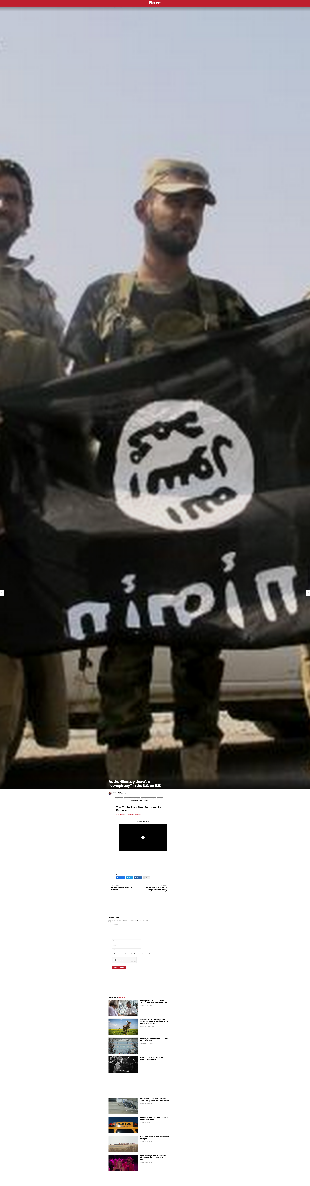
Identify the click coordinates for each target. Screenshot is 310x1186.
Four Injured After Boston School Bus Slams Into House (154, 1119)
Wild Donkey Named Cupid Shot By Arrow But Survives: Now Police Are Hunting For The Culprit (154, 1021)
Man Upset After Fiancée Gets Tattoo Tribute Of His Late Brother (153, 1001)
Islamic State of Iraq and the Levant (148, 798)
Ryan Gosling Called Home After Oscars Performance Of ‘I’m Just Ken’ (153, 1157)
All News (121, 997)
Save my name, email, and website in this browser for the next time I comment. (134, 953)
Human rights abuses (135, 798)
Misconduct (159, 798)
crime (117, 798)
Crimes (121, 798)
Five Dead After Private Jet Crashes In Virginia (154, 1138)
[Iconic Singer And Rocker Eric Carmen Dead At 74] (123, 1064)
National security (134, 800)
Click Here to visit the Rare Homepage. (128, 814)
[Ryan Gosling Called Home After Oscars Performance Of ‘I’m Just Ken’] (123, 1163)
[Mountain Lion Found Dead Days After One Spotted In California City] (123, 1106)
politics (140, 800)
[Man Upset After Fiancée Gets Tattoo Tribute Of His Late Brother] (123, 1008)
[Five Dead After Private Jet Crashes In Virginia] (123, 1144)
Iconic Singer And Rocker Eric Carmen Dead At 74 (151, 1058)
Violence (146, 800)
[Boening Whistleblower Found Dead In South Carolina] (123, 1045)
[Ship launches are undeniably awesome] (2, 593)
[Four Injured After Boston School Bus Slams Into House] (123, 1125)
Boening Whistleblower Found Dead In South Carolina (154, 1039)
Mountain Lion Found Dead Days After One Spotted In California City (154, 1100)
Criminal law (126, 798)
